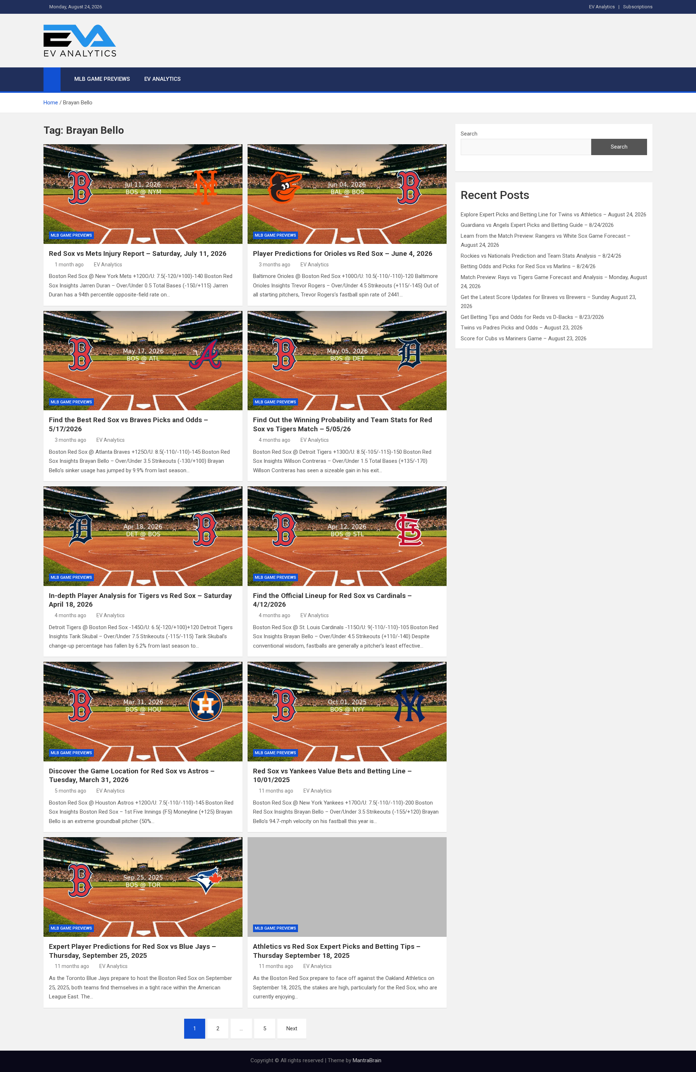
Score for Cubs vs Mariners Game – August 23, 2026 (524, 338)
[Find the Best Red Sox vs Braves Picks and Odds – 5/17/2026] (143, 360)
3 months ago (274, 264)
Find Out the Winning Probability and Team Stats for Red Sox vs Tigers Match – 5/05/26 (342, 424)
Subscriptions (637, 6)
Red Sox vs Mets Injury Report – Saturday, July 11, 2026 (138, 253)
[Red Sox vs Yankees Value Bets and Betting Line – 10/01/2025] (347, 711)
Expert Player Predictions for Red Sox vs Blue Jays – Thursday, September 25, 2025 (132, 951)
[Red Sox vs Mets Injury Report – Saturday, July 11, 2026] (143, 194)
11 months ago (276, 791)
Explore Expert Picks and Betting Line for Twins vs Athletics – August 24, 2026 (553, 214)
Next (291, 1028)
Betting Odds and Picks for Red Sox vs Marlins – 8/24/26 (528, 266)
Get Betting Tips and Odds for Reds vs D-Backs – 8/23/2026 (532, 317)
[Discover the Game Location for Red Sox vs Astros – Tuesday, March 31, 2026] (143, 711)
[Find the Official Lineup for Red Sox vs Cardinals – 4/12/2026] (347, 536)
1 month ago (69, 264)
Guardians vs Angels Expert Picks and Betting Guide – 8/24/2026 (537, 225)
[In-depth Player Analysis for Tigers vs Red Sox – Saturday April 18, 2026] (143, 536)
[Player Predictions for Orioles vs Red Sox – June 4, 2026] (347, 194)
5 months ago (70, 791)
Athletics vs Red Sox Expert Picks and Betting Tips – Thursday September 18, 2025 (336, 951)
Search (469, 133)
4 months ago (274, 440)
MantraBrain (367, 1060)
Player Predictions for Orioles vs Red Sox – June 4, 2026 (342, 253)
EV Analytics (602, 6)
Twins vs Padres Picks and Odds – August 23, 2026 (522, 327)
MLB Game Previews (102, 79)
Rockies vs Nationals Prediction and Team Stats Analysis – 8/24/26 (541, 256)
